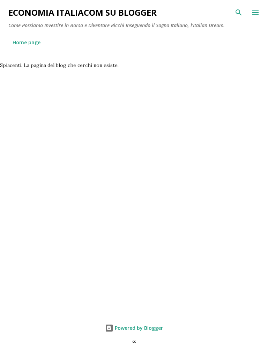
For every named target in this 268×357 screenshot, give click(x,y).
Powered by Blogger (138, 328)
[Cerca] (238, 12)
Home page (26, 42)
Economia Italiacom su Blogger (82, 12)
